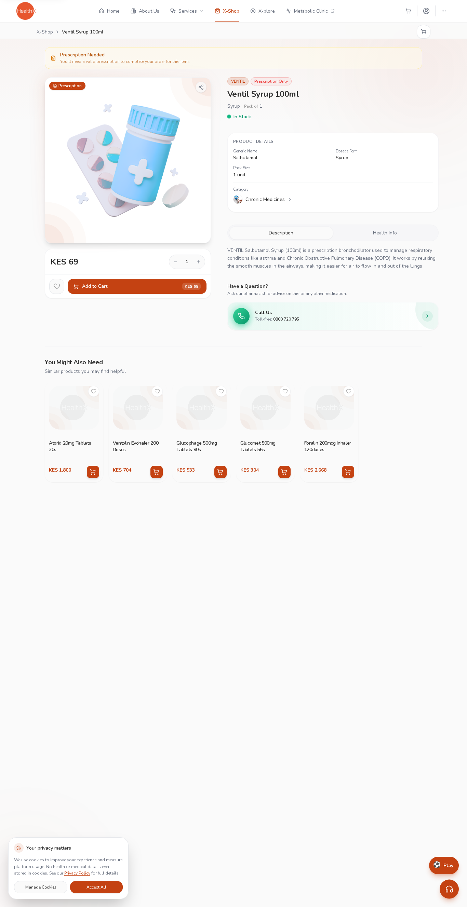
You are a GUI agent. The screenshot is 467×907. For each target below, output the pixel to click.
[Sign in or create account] (426, 11)
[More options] (444, 11)
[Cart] (408, 11)
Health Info (385, 233)
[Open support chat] (449, 889)
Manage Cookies (40, 887)
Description (281, 233)
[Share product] (201, 87)
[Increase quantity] (198, 262)
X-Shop (45, 32)
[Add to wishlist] (56, 286)
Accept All (96, 887)
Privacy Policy (77, 873)
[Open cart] (423, 32)
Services (187, 11)
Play (443, 865)
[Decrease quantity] (175, 262)
